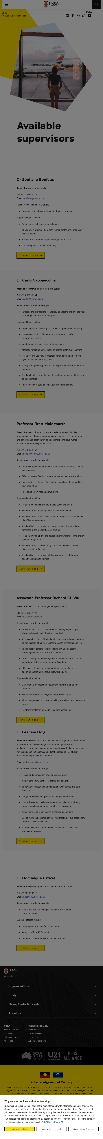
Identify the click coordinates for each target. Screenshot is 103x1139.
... (18, 13)
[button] (30, 255)
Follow (89, 12)
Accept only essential (51, 1129)
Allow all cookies (19, 1129)
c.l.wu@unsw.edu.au (33, 616)
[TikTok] (83, 15)
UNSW (4, 13)
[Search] (96, 4)
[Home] (51, 4)
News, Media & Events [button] (24, 1004)
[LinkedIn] (68, 15)
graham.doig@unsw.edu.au (36, 762)
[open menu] (6, 4)
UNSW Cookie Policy (52, 1122)
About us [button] (15, 1013)
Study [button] (12, 995)
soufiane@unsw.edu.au (34, 198)
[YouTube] (89, 15)
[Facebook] (72, 15)
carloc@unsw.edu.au (33, 298)
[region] (51, 1117)
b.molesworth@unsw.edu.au (36, 453)
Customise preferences (83, 1129)
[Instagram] (78, 15)
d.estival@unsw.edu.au (34, 896)
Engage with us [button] (19, 986)
